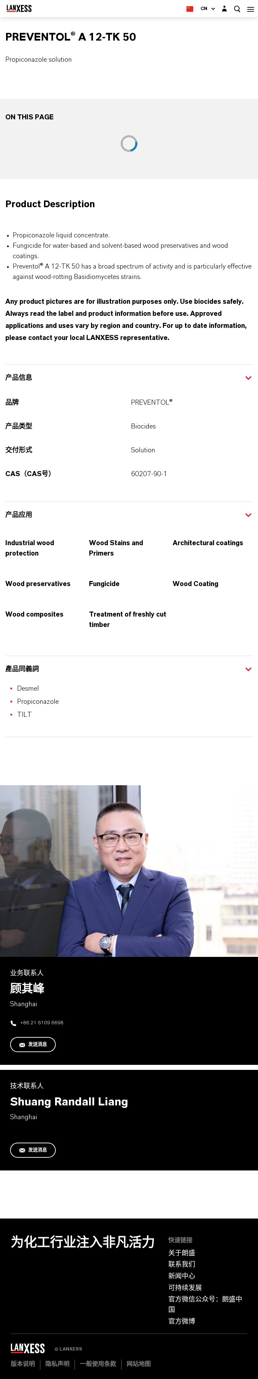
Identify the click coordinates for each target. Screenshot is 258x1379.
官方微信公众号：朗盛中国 (205, 1304)
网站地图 (139, 1364)
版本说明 (23, 1364)
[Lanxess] (32, 1350)
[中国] (190, 8)
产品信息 (18, 378)
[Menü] (250, 8)
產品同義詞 (22, 669)
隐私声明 (57, 1364)
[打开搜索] (237, 9)
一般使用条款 (98, 1364)
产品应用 (18, 515)
